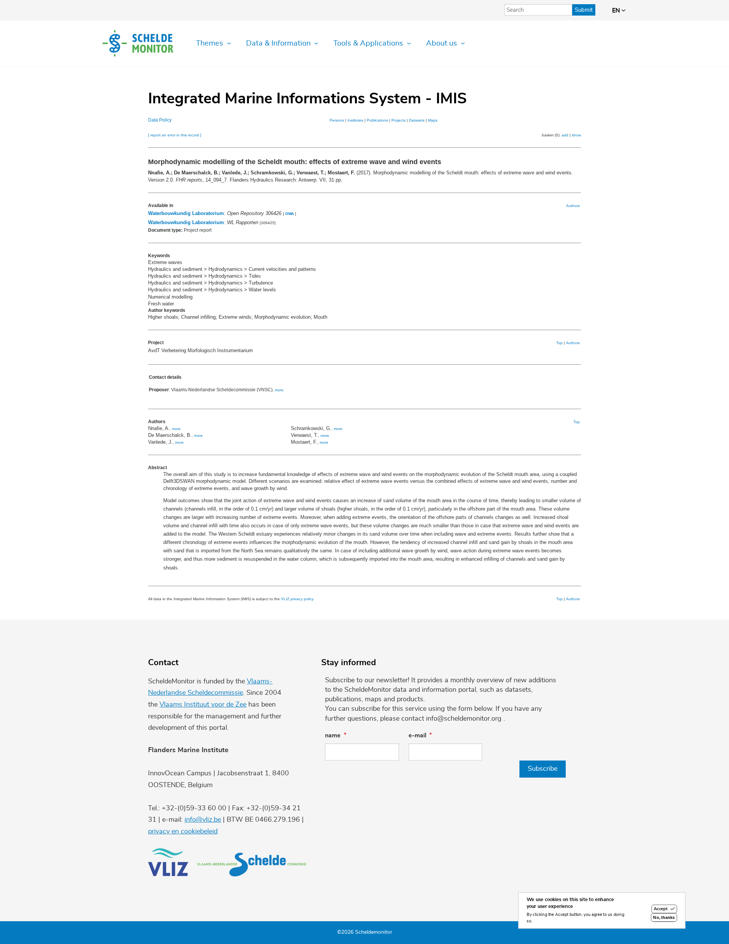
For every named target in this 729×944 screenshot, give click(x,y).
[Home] (138, 43)
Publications (377, 120)
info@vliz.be (203, 819)
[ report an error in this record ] (174, 135)
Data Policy (160, 120)
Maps (432, 120)
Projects (398, 120)
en (617, 11)
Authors (573, 206)
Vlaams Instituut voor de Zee (202, 704)
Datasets (416, 120)
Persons (337, 120)
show (576, 135)
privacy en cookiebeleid (183, 831)
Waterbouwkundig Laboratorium (186, 213)
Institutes (355, 120)
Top (559, 343)
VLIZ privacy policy (297, 599)
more (279, 390)
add (565, 135)
